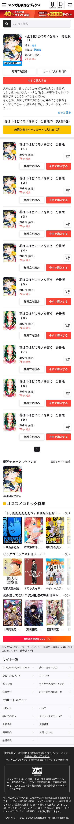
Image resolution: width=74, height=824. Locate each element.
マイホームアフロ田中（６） (55, 588)
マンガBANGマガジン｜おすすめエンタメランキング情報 (35, 759)
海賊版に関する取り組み (37, 756)
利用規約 (7, 732)
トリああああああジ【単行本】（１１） (12, 547)
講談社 (37, 49)
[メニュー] (4, 5)
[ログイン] (61, 5)
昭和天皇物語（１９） (11, 588)
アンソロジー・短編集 (38, 647)
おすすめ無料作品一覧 (50, 691)
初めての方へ (9, 716)
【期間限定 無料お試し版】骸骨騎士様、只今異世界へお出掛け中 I (12, 629)
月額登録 (7, 724)
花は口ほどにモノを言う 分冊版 (12, 496)
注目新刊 (7, 691)
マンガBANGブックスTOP (16, 667)
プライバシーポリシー (58, 753)
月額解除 (43, 724)
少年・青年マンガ (48, 667)
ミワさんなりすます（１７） (33, 588)
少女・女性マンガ (11, 675)
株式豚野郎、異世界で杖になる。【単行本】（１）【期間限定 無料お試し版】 (33, 547)
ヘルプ (42, 708)
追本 (34, 45)
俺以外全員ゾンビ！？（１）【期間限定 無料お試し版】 (55, 547)
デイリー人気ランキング (51, 683)
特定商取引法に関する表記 (32, 753)
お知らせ (7, 708)
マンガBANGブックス (13, 647)
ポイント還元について (50, 716)
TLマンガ (44, 675)
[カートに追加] (67, 156)
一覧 (65, 513)
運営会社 (9, 753)
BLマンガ (7, 683)
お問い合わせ (46, 732)
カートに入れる (52, 71)
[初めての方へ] (52, 5)
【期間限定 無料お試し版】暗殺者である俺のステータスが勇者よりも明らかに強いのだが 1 (33, 629)
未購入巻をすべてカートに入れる (34, 129)
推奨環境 (7, 740)
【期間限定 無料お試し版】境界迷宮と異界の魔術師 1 (55, 629)
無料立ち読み (20, 71)
